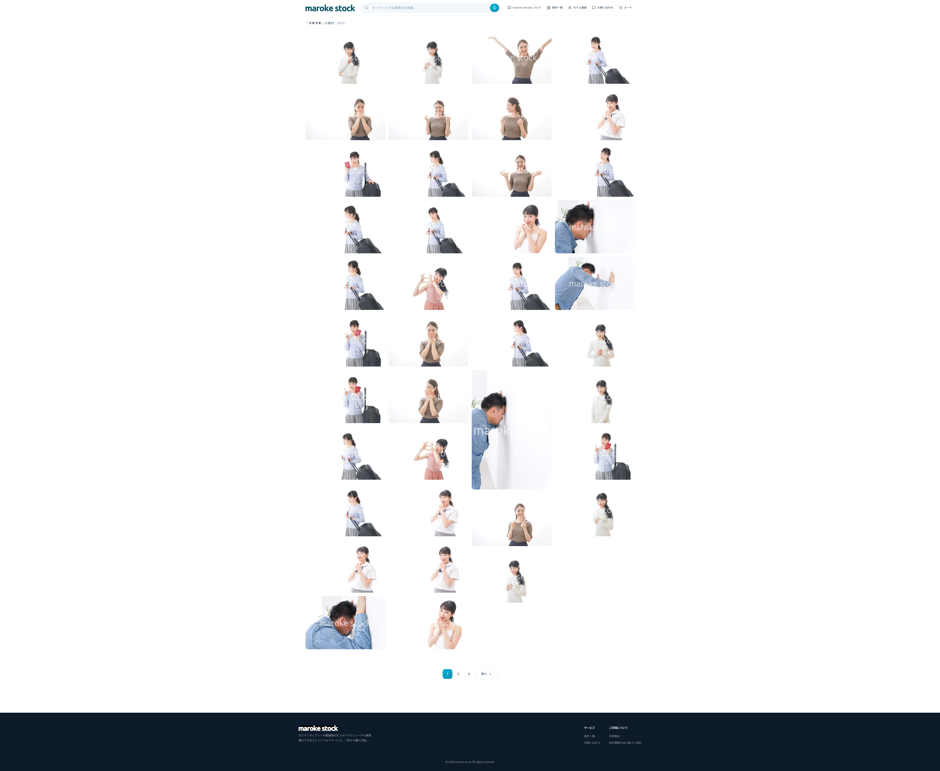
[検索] (494, 8)
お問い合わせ (605, 7)
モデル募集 (580, 7)
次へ (484, 674)
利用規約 (614, 736)
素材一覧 (557, 7)
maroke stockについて (527, 7)
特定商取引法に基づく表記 (625, 743)
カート (628, 7)
